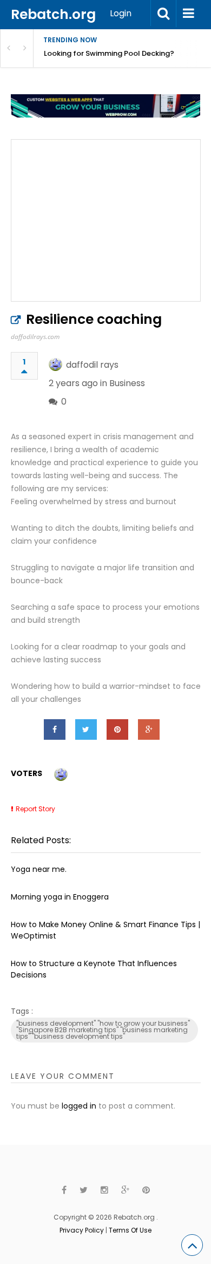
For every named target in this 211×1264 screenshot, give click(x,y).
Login (120, 13)
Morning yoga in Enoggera (60, 896)
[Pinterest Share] (117, 729)
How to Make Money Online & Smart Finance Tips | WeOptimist (105, 930)
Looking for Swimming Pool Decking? (109, 53)
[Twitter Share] (86, 729)
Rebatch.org (53, 14)
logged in (79, 1105)
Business (127, 383)
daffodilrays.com (35, 336)
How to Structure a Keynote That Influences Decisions (94, 969)
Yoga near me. (39, 869)
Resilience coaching (94, 319)
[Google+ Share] (149, 729)
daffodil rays (92, 365)
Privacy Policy (82, 1230)
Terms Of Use (130, 1230)
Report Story (35, 808)
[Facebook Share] (54, 729)
